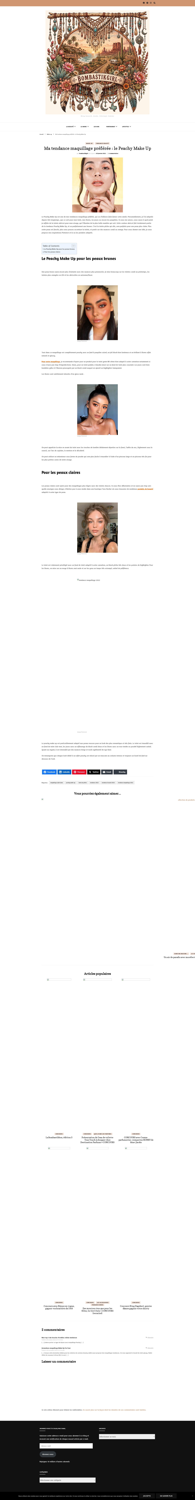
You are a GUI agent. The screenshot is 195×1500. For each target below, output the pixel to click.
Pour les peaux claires (52, 252)
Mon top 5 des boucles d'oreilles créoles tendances (59, 1338)
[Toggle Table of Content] (72, 246)
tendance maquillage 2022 (125, 782)
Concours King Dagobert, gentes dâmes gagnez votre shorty (136, 1307)
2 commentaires (113, 153)
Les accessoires (102, 1302)
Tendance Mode (97, 1305)
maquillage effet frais (56, 782)
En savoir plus (166, 1496)
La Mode (84, 126)
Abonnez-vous (47, 1454)
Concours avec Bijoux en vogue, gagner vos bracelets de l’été (59, 1307)
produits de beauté (145, 489)
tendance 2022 (94, 782)
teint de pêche (83, 782)
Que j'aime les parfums (102, 1134)
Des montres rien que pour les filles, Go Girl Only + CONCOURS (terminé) (97, 1311)
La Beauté (70, 126)
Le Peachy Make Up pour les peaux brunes (59, 249)
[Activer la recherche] (154, 3)
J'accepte (147, 1496)
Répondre (150, 1337)
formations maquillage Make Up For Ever (56, 1348)
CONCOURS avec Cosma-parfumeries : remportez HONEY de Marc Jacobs (136, 1140)
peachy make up (70, 782)
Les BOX (96, 126)
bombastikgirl (83, 153)
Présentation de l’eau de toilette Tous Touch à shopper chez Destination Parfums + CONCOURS (97, 1140)
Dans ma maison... (181, 953)
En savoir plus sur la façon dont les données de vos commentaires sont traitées (114, 1410)
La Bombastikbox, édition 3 (59, 1137)
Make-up (89, 143)
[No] (192, 1496)
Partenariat (110, 126)
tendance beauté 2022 (108, 782)
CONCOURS (59, 1134)
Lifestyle (125, 126)
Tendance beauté (102, 143)
